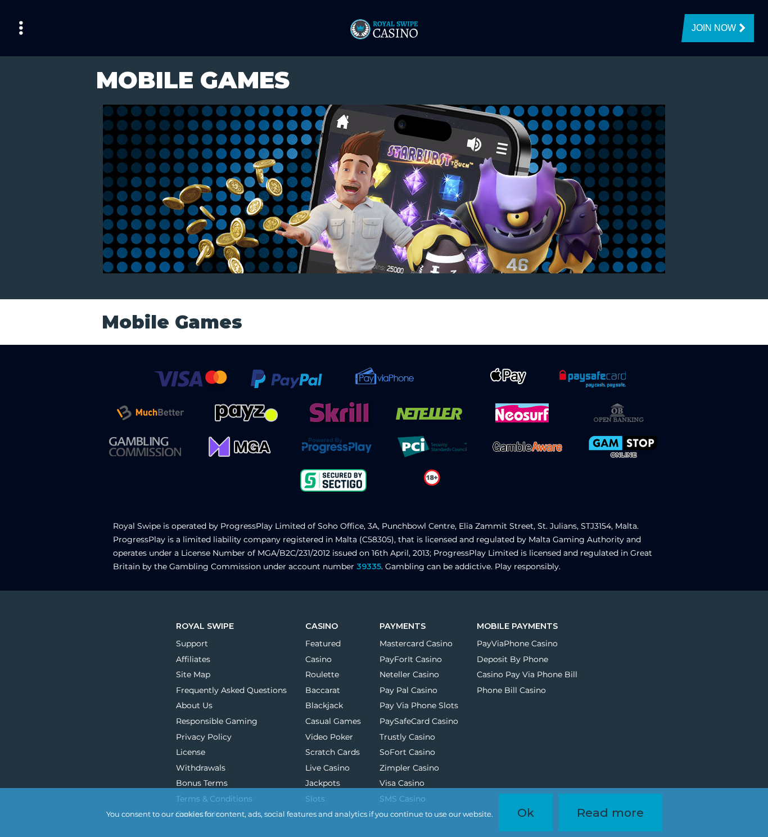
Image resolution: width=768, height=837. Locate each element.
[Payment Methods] (190, 379)
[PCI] (431, 446)
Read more (610, 813)
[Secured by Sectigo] (333, 480)
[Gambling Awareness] (527, 446)
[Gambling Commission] (145, 446)
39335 (368, 566)
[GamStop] (622, 446)
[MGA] (240, 446)
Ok (525, 813)
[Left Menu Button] (21, 28)
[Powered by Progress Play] (336, 446)
